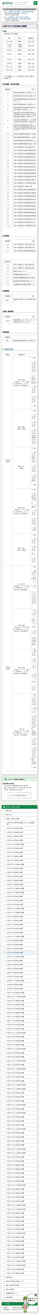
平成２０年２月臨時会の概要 (15, 1213)
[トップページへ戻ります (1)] (8, 3)
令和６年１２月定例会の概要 (15, 864)
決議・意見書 (10, 1289)
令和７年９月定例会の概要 (15, 848)
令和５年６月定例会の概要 (15, 900)
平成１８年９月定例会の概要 (15, 1181)
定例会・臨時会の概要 (12, 807)
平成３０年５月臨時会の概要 (15, 1012)
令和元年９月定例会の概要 (15, 984)
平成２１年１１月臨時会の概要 (16, 1261)
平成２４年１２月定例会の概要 (16, 1113)
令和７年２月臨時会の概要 (15, 856)
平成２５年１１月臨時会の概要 (16, 1089)
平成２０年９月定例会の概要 (15, 1221)
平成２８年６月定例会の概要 (15, 1053)
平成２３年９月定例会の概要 (15, 1133)
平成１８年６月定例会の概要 (15, 1229)
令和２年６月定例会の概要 (15, 968)
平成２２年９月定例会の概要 (15, 1157)
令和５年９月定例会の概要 (15, 896)
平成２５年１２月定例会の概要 (16, 1105)
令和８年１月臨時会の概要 (15, 836)
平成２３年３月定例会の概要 (15, 1145)
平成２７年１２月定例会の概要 (16, 1061)
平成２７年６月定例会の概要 (15, 1020)
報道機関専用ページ (12, 1293)
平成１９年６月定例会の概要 (15, 1197)
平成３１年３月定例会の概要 (15, 992)
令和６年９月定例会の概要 (15, 868)
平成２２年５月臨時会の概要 (15, 1169)
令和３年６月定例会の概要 (15, 944)
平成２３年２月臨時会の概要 (15, 1141)
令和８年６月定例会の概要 (15, 828)
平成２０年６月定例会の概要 (15, 1173)
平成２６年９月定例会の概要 (15, 1073)
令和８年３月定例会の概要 (15, 840)
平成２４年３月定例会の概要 (15, 1125)
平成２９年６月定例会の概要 (15, 1041)
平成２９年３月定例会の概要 (15, 1044)
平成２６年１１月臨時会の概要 (16, 1085)
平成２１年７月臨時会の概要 (15, 1253)
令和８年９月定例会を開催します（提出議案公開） (21, 823)
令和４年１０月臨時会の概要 (15, 912)
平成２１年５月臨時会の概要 (15, 1245)
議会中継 (8, 810)
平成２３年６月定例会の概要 (15, 1137)
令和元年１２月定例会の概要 (15, 980)
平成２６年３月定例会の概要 (15, 1081)
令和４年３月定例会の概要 (15, 924)
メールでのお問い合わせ (18, 795)
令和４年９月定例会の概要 (15, 932)
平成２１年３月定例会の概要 (15, 1241)
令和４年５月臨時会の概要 (15, 916)
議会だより (9, 814)
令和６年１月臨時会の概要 (15, 880)
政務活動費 (9, 1297)
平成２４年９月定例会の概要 (15, 1117)
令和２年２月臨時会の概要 (15, 972)
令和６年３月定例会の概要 (15, 884)
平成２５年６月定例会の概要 (15, 1101)
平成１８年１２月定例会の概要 (16, 1185)
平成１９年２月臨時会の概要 (15, 1189)
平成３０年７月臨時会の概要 (15, 1000)
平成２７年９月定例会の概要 (15, 1065)
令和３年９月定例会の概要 (15, 940)
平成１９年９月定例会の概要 (15, 1201)
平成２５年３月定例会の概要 (15, 1097)
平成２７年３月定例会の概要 (15, 1077)
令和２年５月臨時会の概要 (15, 964)
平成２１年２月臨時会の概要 (15, 1237)
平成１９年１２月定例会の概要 (16, 1209)
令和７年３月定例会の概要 (15, 860)
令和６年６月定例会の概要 (15, 876)
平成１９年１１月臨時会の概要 (16, 1205)
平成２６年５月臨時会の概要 (15, 1165)
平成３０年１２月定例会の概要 (16, 996)
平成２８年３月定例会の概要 (15, 1057)
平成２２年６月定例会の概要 (15, 1161)
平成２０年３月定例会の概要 (15, 1217)
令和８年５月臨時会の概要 (15, 832)
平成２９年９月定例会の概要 (15, 1036)
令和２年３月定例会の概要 (15, 976)
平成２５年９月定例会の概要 (15, 1093)
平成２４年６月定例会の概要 (15, 1121)
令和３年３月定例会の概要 (15, 952)
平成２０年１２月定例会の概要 (16, 1233)
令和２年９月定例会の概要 (15, 960)
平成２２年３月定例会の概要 (15, 1269)
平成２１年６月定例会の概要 (15, 1249)
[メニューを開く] (35, 3)
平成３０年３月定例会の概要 (15, 1028)
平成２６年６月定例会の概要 (15, 1109)
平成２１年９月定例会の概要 (15, 1257)
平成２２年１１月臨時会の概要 (16, 1153)
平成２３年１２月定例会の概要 (16, 1129)
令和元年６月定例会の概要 (15, 988)
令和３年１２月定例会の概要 (15, 936)
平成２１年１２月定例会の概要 (16, 1265)
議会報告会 (9, 1277)
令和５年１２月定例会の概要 (15, 892)
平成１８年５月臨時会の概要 (15, 1273)
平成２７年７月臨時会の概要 (15, 1016)
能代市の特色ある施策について (15, 1281)
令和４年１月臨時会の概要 (15, 920)
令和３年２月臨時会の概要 (15, 948)
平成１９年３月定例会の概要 (15, 1193)
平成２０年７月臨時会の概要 (15, 1225)
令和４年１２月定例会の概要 (15, 908)
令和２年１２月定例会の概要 (15, 956)
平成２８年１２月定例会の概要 (16, 1049)
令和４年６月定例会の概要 (15, 928)
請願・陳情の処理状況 (12, 1285)
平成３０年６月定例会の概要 (15, 1008)
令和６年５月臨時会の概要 (15, 872)
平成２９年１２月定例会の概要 (16, 1033)
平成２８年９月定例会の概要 (15, 1024)
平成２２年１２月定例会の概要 (16, 1149)
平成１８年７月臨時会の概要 (15, 1177)
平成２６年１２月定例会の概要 (16, 1069)
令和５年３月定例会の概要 (15, 904)
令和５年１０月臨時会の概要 (15, 888)
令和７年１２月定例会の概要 (15, 844)
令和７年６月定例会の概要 (15, 852)
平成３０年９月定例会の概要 (15, 1004)
